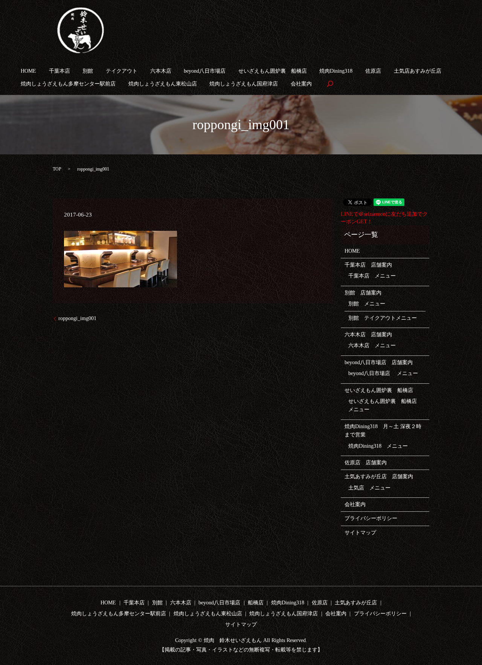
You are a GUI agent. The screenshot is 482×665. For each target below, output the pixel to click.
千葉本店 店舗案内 (368, 265)
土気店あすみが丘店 (417, 71)
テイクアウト (121, 71)
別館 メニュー (366, 304)
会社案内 (301, 84)
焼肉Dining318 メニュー (378, 446)
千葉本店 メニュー (372, 276)
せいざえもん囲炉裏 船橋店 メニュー (385, 405)
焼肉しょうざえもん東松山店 (162, 84)
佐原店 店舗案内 (366, 462)
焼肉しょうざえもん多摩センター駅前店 (68, 84)
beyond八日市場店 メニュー (383, 373)
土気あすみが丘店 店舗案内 (379, 476)
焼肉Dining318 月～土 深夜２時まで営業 (383, 431)
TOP (57, 169)
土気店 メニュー (369, 488)
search (330, 84)
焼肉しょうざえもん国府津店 (243, 84)
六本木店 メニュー (372, 345)
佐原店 (373, 71)
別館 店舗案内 (363, 293)
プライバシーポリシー (371, 518)
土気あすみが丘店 (356, 603)
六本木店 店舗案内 (368, 334)
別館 (87, 71)
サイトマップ (360, 532)
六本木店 (160, 71)
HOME (28, 71)
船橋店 (256, 603)
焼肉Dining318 (335, 71)
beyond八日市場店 (205, 71)
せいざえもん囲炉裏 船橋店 (272, 71)
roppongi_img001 (77, 318)
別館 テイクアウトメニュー (382, 318)
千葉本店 (59, 71)
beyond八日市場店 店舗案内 (379, 362)
